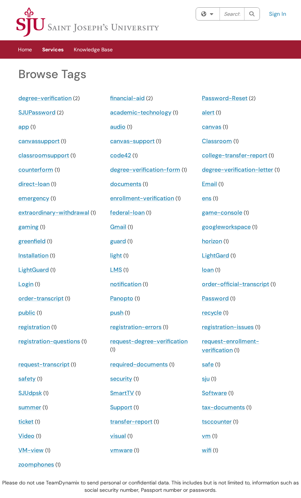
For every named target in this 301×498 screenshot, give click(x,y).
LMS (116, 270)
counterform (35, 169)
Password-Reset (224, 98)
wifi (206, 450)
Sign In (277, 14)
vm (206, 436)
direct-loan (34, 184)
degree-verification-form (145, 169)
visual (118, 436)
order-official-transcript (235, 284)
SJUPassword (36, 112)
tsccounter (217, 421)
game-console (222, 212)
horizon (212, 241)
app (23, 127)
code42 (120, 155)
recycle (212, 312)
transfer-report (131, 421)
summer (29, 407)
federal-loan (127, 212)
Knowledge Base (93, 49)
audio (118, 127)
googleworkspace (226, 227)
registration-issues (228, 327)
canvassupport (38, 141)
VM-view (31, 450)
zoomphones (36, 464)
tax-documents (223, 407)
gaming (28, 227)
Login (25, 284)
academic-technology (140, 112)
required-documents (139, 364)
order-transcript (41, 298)
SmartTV (122, 393)
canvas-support (132, 141)
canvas (211, 127)
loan (208, 270)
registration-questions (49, 341)
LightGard (215, 255)
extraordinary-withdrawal (53, 212)
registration (34, 327)
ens (206, 198)
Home (25, 49)
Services (53, 49)
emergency (33, 198)
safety (27, 378)
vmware (121, 450)
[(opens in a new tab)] (88, 22)
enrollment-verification (142, 198)
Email (209, 184)
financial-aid (127, 98)
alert (208, 112)
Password (215, 298)
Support (121, 407)
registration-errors (136, 327)
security (121, 378)
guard (118, 241)
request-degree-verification (149, 341)
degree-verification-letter (237, 169)
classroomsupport (43, 155)
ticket (25, 421)
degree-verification (45, 98)
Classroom (217, 141)
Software (214, 393)
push (116, 312)
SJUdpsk (30, 393)
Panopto (121, 298)
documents (125, 184)
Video (26, 436)
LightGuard (33, 270)
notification (125, 284)
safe (208, 364)
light (116, 255)
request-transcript (43, 364)
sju (206, 378)
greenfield (32, 241)
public (26, 312)
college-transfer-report (234, 155)
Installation (33, 255)
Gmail (118, 227)
